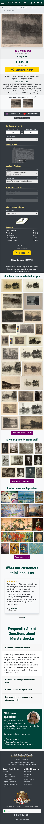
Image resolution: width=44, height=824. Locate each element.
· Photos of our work (29, 779)
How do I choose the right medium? (19, 690)
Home (3, 8)
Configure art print (23, 69)
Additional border (10, 136)
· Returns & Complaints (10, 784)
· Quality (26, 777)
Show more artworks (22, 557)
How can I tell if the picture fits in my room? (20, 681)
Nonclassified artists (22, 8)
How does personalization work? (18, 647)
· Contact (5, 772)
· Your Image (27, 772)
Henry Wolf (33, 8)
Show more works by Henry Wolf (22, 481)
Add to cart (23, 253)
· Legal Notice (7, 774)
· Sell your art (27, 774)
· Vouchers (27, 782)
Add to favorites (32, 114)
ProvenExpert (14, 609)
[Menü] (2, 3)
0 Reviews (26, 118)
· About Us (6, 787)
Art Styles (10, 8)
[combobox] (22, 139)
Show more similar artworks (22, 433)
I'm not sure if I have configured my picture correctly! (19, 698)
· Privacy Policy (7, 779)
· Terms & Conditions (9, 777)
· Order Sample (28, 784)
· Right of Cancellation (9, 782)
